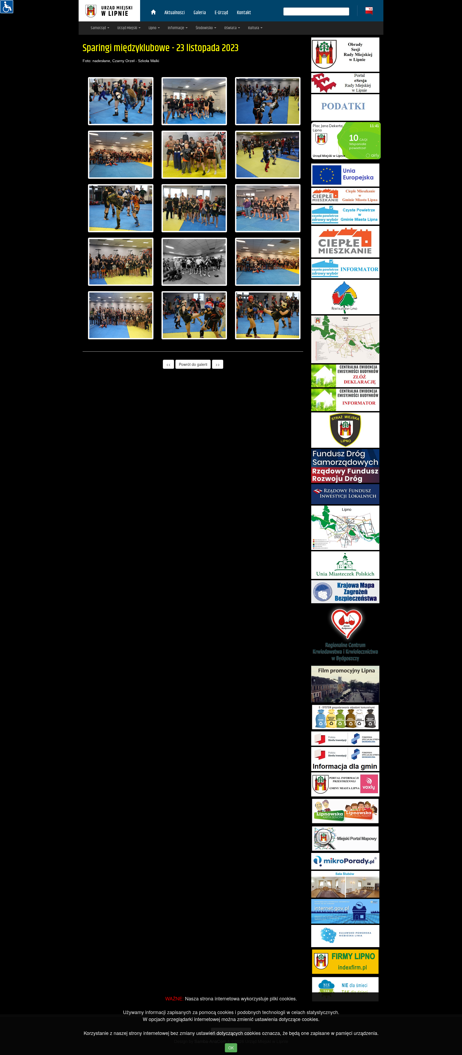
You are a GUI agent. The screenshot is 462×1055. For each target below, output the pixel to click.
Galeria (200, 13)
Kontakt (244, 13)
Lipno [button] (153, 28)
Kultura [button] (254, 28)
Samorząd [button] (99, 28)
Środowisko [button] (205, 28)
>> (217, 364)
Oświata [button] (230, 28)
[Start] (153, 13)
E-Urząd (221, 13)
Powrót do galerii (193, 364)
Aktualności (174, 13)
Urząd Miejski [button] (127, 28)
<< (168, 364)
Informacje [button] (176, 28)
